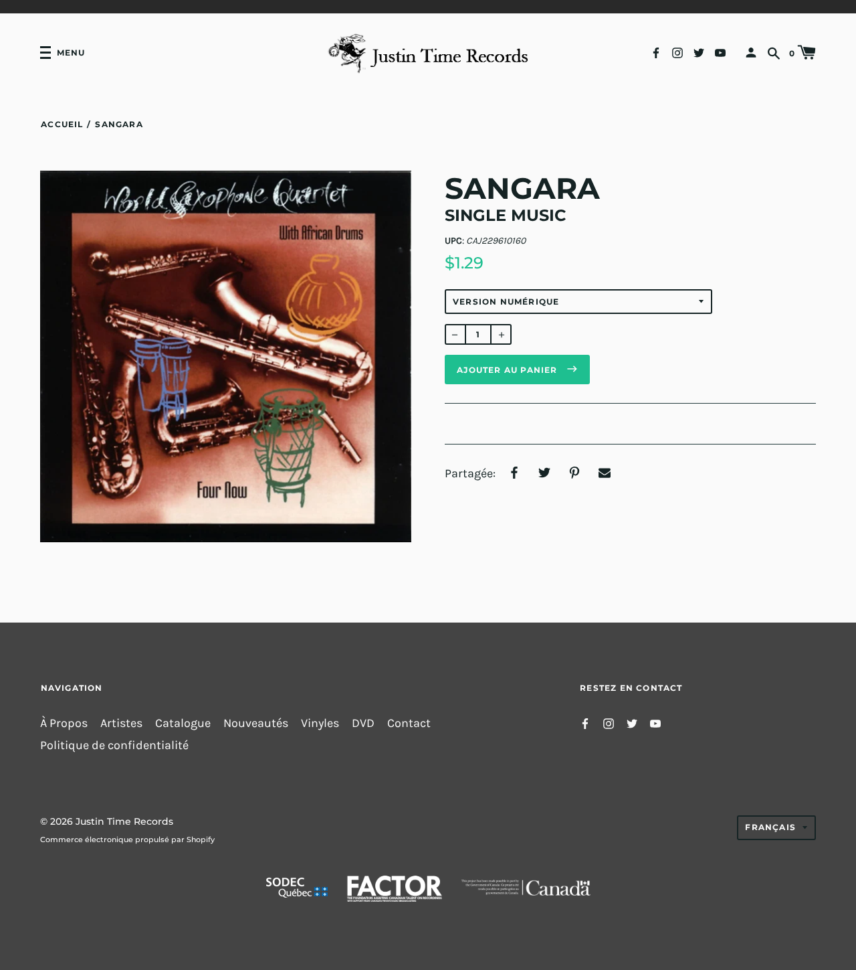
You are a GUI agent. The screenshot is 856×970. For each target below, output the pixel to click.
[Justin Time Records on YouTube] (720, 52)
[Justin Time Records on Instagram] (677, 52)
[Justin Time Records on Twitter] (698, 52)
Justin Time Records (124, 821)
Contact (409, 723)
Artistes (121, 723)
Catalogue (183, 723)
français (770, 827)
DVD (363, 723)
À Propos (64, 723)
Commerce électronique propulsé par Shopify (127, 839)
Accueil (62, 124)
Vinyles (320, 723)
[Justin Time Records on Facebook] (656, 52)
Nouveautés (255, 723)
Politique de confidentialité (114, 745)
